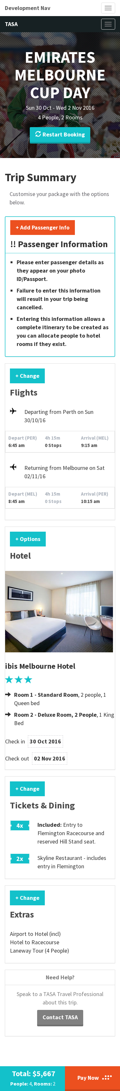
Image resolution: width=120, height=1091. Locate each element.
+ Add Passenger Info (42, 227)
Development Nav (27, 8)
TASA (11, 24)
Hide (104, 227)
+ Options (27, 539)
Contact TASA (60, 1017)
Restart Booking (64, 134)
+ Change (27, 375)
